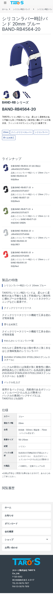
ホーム (5, 9)
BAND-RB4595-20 (23, 252)
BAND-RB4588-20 (23, 231)
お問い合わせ (11, 547)
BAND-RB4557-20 (23, 187)
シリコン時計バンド (21, 9)
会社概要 (9, 531)
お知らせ (9, 515)
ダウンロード (11, 523)
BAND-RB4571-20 (23, 209)
